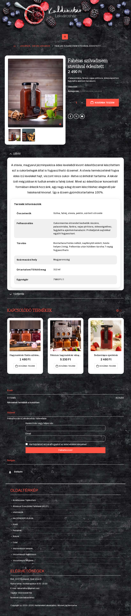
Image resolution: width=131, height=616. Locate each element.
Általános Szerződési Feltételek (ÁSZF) (31, 506)
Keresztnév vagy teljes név (39, 423)
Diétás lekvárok (86, 91)
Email (82, 116)
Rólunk (16, 536)
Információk (18, 512)
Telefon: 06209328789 (21, 593)
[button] (65, 36)
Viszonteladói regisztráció (24, 554)
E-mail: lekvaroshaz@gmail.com (24, 588)
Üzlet (15, 542)
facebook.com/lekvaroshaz (22, 598)
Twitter (76, 116)
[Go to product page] (25, 335)
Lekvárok (98, 91)
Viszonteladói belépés (23, 548)
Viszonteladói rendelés (23, 560)
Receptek (17, 530)
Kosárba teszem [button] (27, 366)
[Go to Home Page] (14, 46)
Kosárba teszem (104, 102)
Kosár (120, 398)
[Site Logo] (65, 15)
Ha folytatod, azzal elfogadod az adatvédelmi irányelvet (58, 444)
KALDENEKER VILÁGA (23, 518)
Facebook (70, 116)
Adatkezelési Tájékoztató (24, 500)
